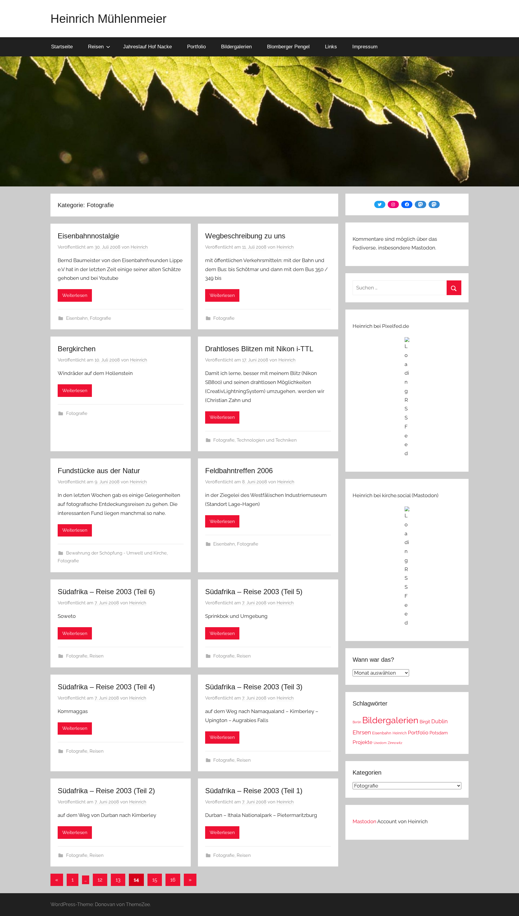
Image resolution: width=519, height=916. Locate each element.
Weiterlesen (74, 295)
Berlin (357, 722)
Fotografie (100, 318)
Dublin (439, 721)
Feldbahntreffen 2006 (239, 471)
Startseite (62, 47)
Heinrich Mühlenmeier (108, 18)
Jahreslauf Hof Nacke (147, 47)
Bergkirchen (77, 349)
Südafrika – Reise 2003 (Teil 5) (253, 592)
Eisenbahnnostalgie (88, 236)
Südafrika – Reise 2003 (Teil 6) (106, 592)
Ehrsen (362, 732)
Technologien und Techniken (267, 440)
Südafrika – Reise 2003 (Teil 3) (253, 687)
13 (118, 880)
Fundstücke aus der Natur (99, 471)
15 (154, 880)
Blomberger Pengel (288, 47)
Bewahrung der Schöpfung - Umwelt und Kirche (116, 553)
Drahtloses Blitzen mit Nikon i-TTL (259, 349)
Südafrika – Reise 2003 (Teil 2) (106, 791)
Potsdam (438, 732)
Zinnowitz (395, 743)
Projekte (362, 742)
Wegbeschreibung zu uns (245, 236)
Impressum (365, 47)
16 (172, 880)
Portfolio (196, 47)
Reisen (96, 47)
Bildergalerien (236, 47)
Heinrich (139, 247)
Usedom (380, 743)
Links (331, 47)
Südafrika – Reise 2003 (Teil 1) (253, 791)
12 (100, 880)
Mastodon (364, 821)
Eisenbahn (77, 318)
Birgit (425, 721)
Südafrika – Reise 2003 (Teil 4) (106, 687)
